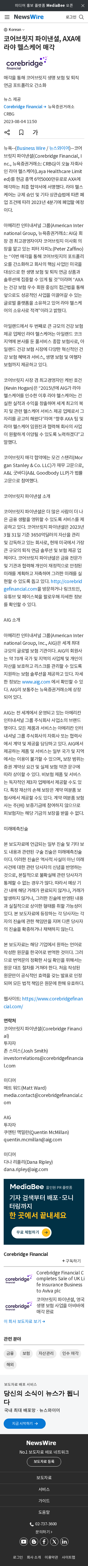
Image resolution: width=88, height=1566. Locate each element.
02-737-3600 (46, 1523)
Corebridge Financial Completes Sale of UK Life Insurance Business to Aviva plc (60, 1282)
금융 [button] (10, 1353)
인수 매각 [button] (70, 1353)
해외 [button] (10, 1364)
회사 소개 (34, 1557)
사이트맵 (68, 1557)
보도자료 (44, 1477)
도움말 (44, 1512)
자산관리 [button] (46, 1353)
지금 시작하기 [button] (22, 1423)
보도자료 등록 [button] (44, 1461)
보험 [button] (26, 1353)
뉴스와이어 (59, 148)
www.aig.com (36, 682)
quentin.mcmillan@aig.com (33, 1140)
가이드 (44, 1501)
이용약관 (51, 1557)
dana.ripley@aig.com (26, 1169)
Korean (15, 29)
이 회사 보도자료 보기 (24, 1321)
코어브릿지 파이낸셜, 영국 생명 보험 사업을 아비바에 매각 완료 (60, 1305)
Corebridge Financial (25, 106)
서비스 (44, 1489)
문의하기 (43, 1531)
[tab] (44, 1477)
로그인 (18, 1557)
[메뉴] (6, 17)
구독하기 (73, 1261)
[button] (7, 132)
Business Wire (31, 148)
